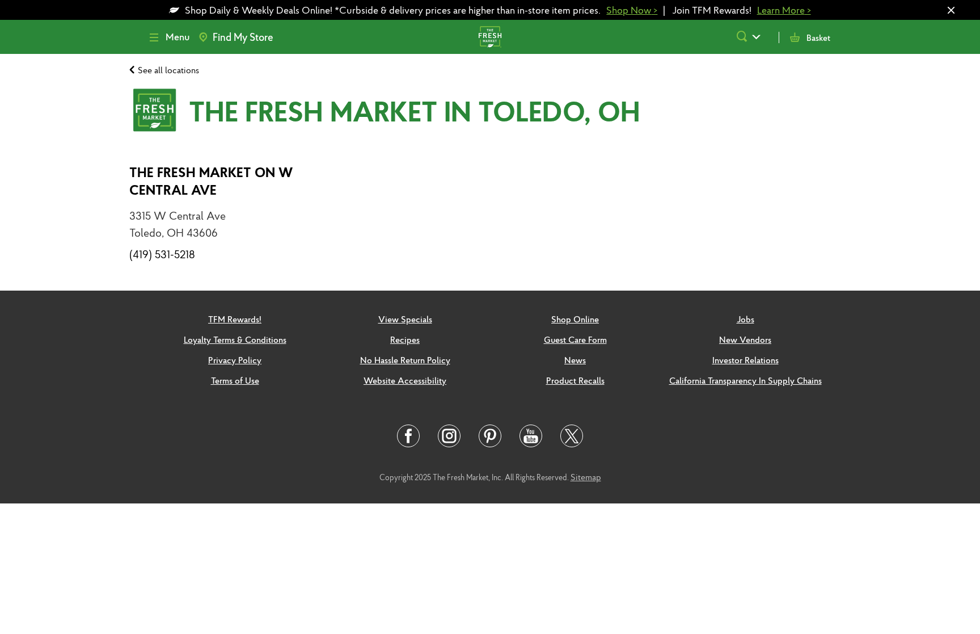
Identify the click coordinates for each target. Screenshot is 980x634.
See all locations (168, 69)
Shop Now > (631, 9)
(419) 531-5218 (162, 254)
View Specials (405, 319)
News (575, 360)
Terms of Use (235, 380)
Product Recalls (575, 380)
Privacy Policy (234, 360)
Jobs (745, 319)
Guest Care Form (575, 339)
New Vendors (745, 339)
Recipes (405, 339)
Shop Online (575, 319)
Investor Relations (745, 360)
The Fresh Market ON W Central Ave (211, 181)
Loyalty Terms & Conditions (235, 339)
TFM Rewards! (234, 319)
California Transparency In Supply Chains (745, 380)
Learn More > (784, 9)
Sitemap (586, 476)
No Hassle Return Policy (405, 360)
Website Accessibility (405, 380)
